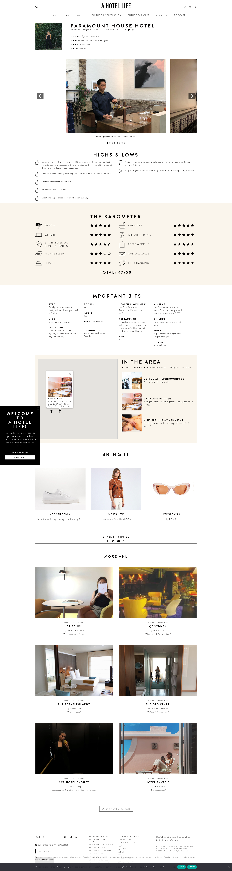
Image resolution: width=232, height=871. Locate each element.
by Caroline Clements (74, 630)
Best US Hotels (97, 847)
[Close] (70, 374)
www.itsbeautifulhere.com (114, 30)
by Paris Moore (158, 786)
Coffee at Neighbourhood (164, 379)
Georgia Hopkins (89, 29)
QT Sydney (157, 626)
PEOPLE (160, 15)
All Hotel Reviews (99, 836)
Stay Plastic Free (127, 843)
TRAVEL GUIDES (74, 15)
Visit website (160, 345)
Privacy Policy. (48, 859)
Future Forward (139, 15)
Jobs (120, 846)
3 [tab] (112, 143)
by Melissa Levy (74, 786)
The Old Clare (158, 704)
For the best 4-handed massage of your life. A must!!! (167, 425)
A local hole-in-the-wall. (156, 381)
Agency (122, 849)
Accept (181, 867)
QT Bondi (74, 626)
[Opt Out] (228, 867)
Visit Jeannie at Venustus (163, 420)
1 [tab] (107, 143)
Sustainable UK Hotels (101, 844)
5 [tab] (117, 143)
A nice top (116, 513)
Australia (94, 36)
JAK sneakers (60, 513)
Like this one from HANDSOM (116, 519)
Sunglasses (171, 513)
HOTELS (51, 15)
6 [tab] (119, 143)
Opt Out (192, 867)
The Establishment (74, 704)
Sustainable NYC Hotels (97, 840)
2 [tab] (110, 143)
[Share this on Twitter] (112, 541)
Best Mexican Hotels (100, 850)
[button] (51, 411)
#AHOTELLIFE (45, 837)
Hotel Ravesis (158, 782)
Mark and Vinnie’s (158, 398)
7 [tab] (122, 143)
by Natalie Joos (74, 708)
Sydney (85, 36)
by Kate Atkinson (158, 630)
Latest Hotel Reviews (116, 808)
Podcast (179, 15)
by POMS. (171, 519)
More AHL (116, 556)
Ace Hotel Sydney (74, 782)
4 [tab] (114, 143)
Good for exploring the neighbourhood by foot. (60, 519)
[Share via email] (118, 541)
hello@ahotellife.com (167, 840)
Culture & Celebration (106, 15)
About (121, 852)
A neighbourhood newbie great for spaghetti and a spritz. (168, 403)
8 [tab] (124, 143)
